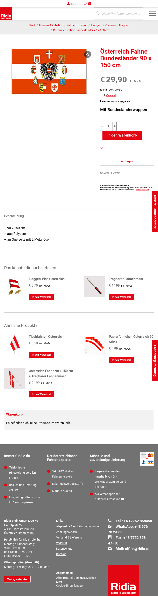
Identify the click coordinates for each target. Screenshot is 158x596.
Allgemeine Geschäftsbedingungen (78, 526)
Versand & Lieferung (69, 537)
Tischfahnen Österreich (46, 337)
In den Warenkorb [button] (41, 297)
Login (75, 3)
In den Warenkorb (122, 135)
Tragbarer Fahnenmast (126, 279)
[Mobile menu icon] (152, 13)
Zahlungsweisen (66, 532)
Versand (111, 95)
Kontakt (61, 554)
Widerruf (61, 543)
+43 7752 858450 (138, 521)
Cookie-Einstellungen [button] (69, 585)
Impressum (26, 533)
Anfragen (127, 161)
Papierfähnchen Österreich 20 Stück (131, 339)
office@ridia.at (142, 189)
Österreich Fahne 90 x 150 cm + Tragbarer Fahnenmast (51, 373)
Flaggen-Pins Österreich (47, 279)
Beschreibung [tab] (14, 216)
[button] (87, 6)
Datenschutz (64, 548)
